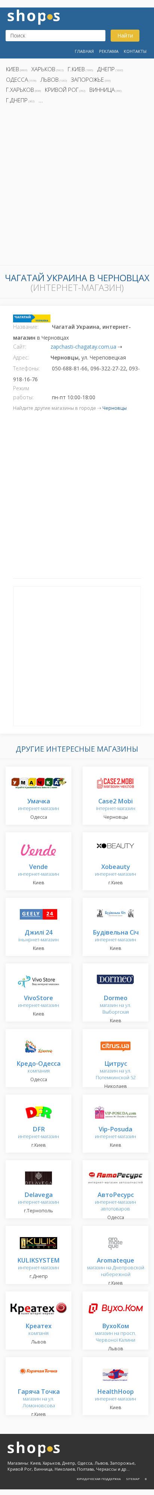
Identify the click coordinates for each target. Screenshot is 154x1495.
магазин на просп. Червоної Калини (115, 1333)
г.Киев (76, 69)
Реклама (108, 51)
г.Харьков (20, 89)
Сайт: (19, 346)
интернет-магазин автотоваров (115, 1202)
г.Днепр (17, 100)
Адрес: (21, 357)
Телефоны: (26, 368)
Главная (84, 51)
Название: (25, 326)
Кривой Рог (61, 89)
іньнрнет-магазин (38, 936)
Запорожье (87, 79)
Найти (125, 35)
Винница (102, 89)
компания (38, 1067)
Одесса (17, 79)
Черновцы (114, 408)
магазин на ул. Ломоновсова (39, 1399)
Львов (49, 79)
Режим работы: (23, 393)
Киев (12, 69)
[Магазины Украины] (34, 16)
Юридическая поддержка (99, 1479)
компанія (38, 1329)
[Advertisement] (77, 186)
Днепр (106, 69)
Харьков (43, 69)
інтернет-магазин (115, 805)
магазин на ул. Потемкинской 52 (116, 1071)
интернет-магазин (38, 805)
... (40, 100)
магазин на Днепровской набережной (115, 1268)
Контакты (135, 51)
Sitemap (132, 1479)
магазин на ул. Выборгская (115, 1005)
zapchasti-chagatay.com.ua (83, 346)
